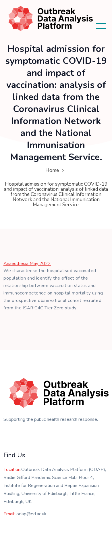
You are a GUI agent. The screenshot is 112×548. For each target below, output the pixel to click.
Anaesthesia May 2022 (27, 263)
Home (52, 170)
